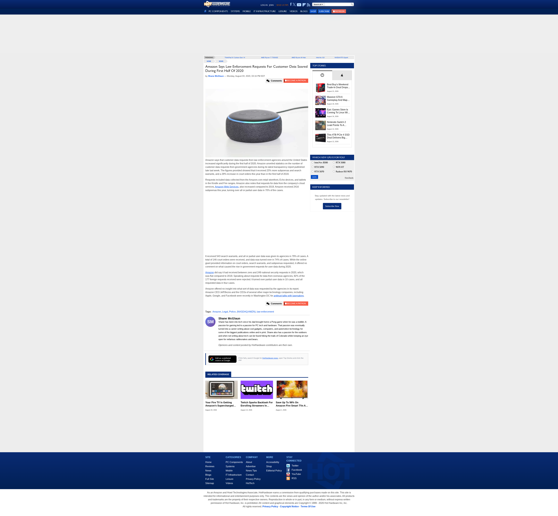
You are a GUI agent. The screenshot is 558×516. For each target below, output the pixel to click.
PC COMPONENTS (218, 11)
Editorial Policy (274, 470)
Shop (313, 11)
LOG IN (264, 5)
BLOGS (303, 11)
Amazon (209, 272)
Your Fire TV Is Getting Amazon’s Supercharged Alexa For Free (219, 404)
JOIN (271, 5)
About (249, 462)
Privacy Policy (253, 479)
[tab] (322, 75)
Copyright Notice (289, 506)
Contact (250, 475)
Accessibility (272, 462)
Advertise (251, 466)
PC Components (234, 462)
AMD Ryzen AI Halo (299, 57)
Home (208, 462)
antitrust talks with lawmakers (289, 295)
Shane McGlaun (229, 318)
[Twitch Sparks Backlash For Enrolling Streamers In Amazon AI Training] (257, 390)
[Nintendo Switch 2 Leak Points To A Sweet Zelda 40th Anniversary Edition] (320, 125)
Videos (229, 483)
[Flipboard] (304, 5)
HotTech (250, 483)
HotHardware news (270, 358)
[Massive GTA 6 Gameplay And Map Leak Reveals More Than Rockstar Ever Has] (320, 100)
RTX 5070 (319, 171)
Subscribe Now (332, 206)
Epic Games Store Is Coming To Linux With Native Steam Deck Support (338, 111)
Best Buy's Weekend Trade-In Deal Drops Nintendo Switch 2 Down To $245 (337, 86)
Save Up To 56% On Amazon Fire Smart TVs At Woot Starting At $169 (291, 404)
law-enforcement (265, 311)
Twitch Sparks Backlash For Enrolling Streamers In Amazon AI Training (257, 404)
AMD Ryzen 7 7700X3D (269, 57)
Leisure (229, 479)
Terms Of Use (308, 506)
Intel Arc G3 (320, 57)
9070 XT (339, 167)
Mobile (229, 470)
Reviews (209, 466)
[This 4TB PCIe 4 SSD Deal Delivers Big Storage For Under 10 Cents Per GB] (320, 138)
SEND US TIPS (282, 5)
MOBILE (247, 11)
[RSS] (308, 5)
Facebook (297, 470)
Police (232, 311)
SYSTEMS (235, 11)
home (209, 61)
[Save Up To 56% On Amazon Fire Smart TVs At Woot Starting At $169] (292, 390)
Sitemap (209, 483)
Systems (230, 466)
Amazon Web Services (226, 187)
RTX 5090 (319, 167)
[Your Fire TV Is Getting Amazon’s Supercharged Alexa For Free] (221, 390)
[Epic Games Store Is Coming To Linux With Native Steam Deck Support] (320, 113)
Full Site (209, 479)
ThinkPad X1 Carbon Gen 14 (235, 57)
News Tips (251, 470)
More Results (349, 178)
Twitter (295, 465)
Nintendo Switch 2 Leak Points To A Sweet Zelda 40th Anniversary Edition (337, 124)
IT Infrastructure (234, 475)
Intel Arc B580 (321, 162)
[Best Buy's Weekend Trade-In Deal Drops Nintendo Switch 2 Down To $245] (320, 87)
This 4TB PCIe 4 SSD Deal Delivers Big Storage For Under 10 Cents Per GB (338, 136)
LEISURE (283, 11)
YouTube (296, 474)
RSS (294, 478)
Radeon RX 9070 (343, 171)
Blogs (208, 475)
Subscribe (324, 11)
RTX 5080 (340, 162)
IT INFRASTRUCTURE (265, 11)
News (221, 61)
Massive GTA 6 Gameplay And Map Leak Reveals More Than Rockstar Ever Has (337, 99)
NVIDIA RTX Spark (341, 57)
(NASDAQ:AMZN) (246, 311)
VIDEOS (293, 11)
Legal (225, 311)
